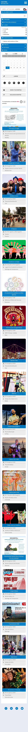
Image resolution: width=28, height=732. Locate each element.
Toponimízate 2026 (14, 624)
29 (20, 67)
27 (14, 67)
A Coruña (6, 29)
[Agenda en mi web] (4, 82)
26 (11, 67)
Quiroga (7, 631)
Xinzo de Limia (9, 697)
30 (23, 67)
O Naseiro (14, 229)
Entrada (6, 47)
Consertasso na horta (14, 426)
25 (7, 67)
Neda (6, 401)
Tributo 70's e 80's (14, 459)
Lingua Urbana (14, 591)
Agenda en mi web (4, 85)
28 (17, 67)
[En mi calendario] (14, 82)
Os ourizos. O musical (14, 690)
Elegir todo (24, 27)
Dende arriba (14, 360)
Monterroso (8, 170)
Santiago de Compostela (11, 269)
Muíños (7, 137)
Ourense (6, 32)
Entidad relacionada (10, 22)
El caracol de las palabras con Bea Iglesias (14, 293)
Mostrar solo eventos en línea (11, 41)
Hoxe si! (14, 393)
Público (6, 44)
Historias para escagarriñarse (14, 327)
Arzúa (6, 467)
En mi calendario (14, 85)
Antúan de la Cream (14, 163)
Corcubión (7, 664)
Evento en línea (8, 37)
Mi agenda (9, 85)
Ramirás (7, 565)
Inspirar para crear (14, 492)
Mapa (24, 101)
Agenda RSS (19, 85)
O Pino (6, 434)
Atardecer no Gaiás (14, 262)
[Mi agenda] (9, 82)
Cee (6, 203)
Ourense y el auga (14, 128)
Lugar (6, 25)
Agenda (17, 9)
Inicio (4, 9)
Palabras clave (8, 12)
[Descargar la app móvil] (23, 82)
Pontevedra (6, 34)
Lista (21, 101)
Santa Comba (8, 532)
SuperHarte (14, 657)
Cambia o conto (14, 196)
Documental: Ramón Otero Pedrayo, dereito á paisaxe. (14, 557)
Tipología (7, 19)
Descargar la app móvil (23, 85)
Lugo (5, 30)
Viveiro (7, 236)
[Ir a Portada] (4, 3)
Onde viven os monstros (14, 525)
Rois (6, 335)
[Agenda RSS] (18, 82)
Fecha (5, 50)
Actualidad (10, 9)
